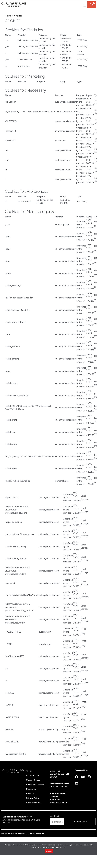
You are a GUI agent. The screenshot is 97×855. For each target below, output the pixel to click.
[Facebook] (76, 777)
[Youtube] (83, 777)
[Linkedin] (76, 783)
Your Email (54, 816)
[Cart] (91, 4)
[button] (84, 5)
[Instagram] (89, 777)
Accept (49, 851)
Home (8, 15)
